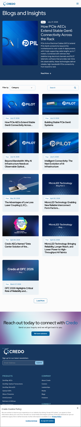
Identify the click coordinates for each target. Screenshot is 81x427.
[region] (40, 416)
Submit (39, 363)
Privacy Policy (56, 417)
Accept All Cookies (47, 421)
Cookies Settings (31, 421)
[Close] (77, 408)
